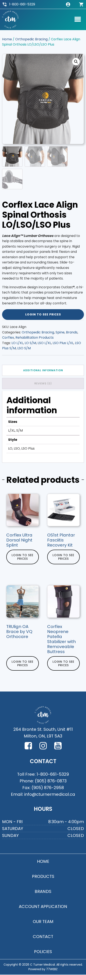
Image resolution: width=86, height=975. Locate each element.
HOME (43, 861)
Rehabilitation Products (34, 337)
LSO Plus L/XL (63, 343)
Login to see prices (43, 314)
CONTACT (43, 936)
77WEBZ (52, 969)
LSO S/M (24, 348)
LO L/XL (17, 343)
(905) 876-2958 (48, 788)
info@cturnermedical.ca (49, 794)
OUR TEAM (43, 921)
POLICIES (43, 952)
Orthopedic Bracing (31, 39)
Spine (60, 332)
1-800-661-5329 (22, 4)
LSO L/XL (44, 343)
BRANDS (43, 891)
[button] (76, 61)
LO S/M (30, 343)
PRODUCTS (43, 876)
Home (7, 39)
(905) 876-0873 (51, 781)
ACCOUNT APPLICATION (43, 906)
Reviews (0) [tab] (43, 383)
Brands (71, 332)
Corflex (8, 337)
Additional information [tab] (43, 370)
